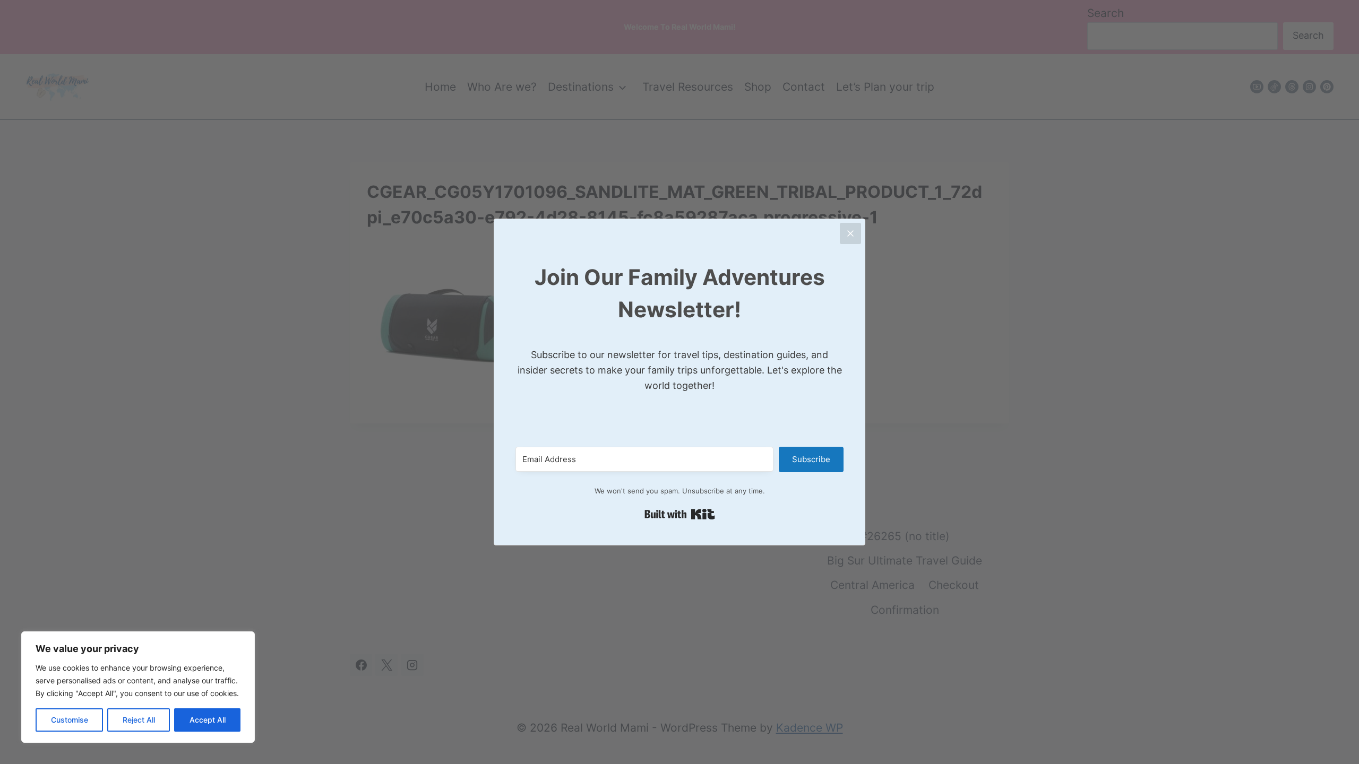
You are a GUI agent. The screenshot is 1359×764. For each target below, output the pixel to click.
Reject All (139, 719)
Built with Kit (679, 514)
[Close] (850, 233)
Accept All (208, 719)
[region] (138, 687)
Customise (69, 719)
